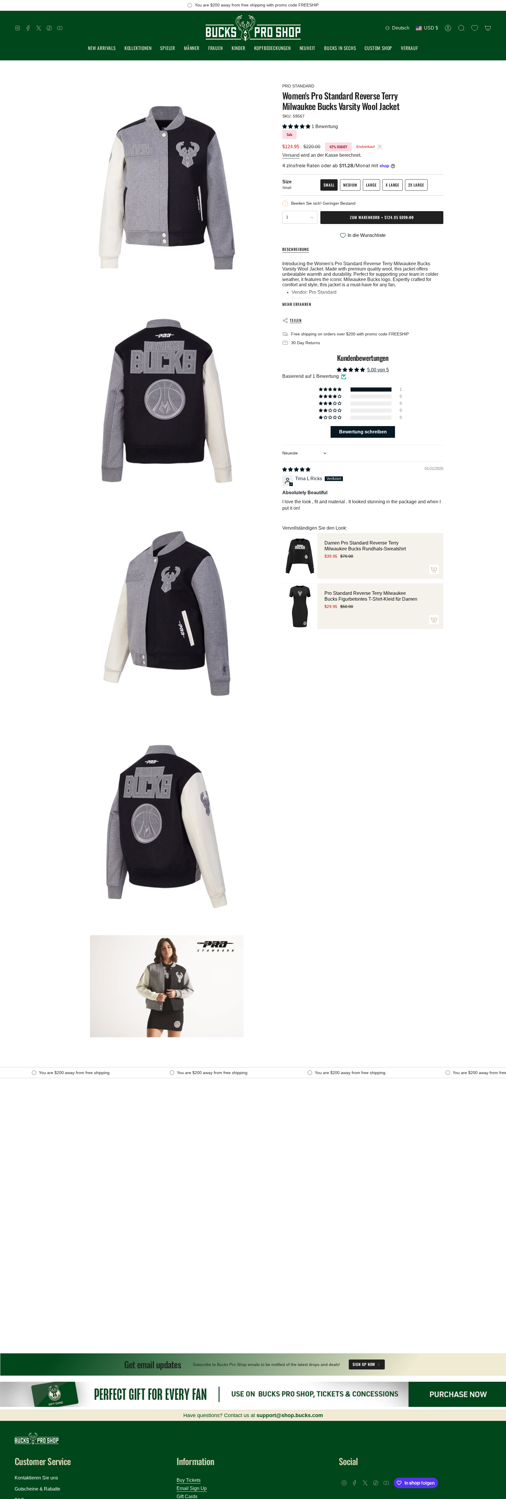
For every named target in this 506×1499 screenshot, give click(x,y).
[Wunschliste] (474, 28)
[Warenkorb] (488, 28)
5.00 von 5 (378, 369)
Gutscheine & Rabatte (37, 1488)
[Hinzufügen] (434, 569)
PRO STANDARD (298, 86)
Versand (291, 155)
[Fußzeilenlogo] (37, 1439)
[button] (138, 48)
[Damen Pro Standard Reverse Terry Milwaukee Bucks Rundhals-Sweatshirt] (299, 556)
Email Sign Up (192, 1488)
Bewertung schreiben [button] (363, 431)
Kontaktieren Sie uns (36, 1477)
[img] (296, 469)
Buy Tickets (189, 1480)
